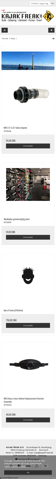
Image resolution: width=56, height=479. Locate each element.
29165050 (19, 452)
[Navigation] (4, 30)
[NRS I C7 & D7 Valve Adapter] (28, 97)
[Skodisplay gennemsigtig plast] (28, 189)
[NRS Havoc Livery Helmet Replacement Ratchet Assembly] (28, 368)
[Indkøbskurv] (51, 30)
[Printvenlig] (53, 38)
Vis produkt (28, 146)
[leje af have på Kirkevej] (28, 280)
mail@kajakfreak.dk (43, 452)
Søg (52, 3)
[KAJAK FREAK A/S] (28, 16)
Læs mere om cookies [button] (15, 466)
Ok (28, 472)
